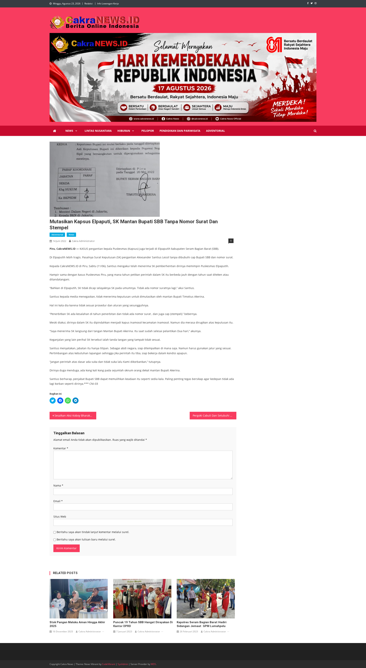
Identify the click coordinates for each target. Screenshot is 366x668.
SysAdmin (123, 664)
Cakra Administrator (83, 241)
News (69, 130)
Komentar (60, 448)
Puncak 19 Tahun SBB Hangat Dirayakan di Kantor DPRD (143, 624)
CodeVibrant (108, 664)
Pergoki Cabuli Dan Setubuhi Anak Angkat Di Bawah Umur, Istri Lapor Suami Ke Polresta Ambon (214, 415)
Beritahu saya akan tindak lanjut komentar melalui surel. (93, 532)
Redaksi (88, 3)
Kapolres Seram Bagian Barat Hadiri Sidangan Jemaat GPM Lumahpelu (201, 624)
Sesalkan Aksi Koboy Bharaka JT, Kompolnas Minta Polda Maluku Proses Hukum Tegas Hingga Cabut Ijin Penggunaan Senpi (75, 415)
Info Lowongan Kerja (108, 3)
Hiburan (123, 130)
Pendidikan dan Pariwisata (180, 130)
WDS (153, 664)
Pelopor (147, 130)
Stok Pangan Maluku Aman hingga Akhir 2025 (77, 624)
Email (58, 501)
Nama (58, 485)
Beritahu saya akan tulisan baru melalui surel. (86, 539)
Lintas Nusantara (98, 130)
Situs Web (59, 516)
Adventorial (215, 130)
